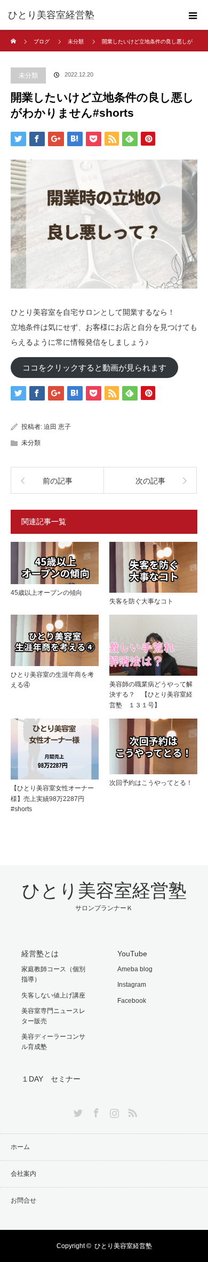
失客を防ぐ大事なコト (141, 601)
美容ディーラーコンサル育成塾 (53, 1042)
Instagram (131, 984)
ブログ (42, 41)
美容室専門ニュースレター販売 (53, 1016)
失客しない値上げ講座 (53, 995)
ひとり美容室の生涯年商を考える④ (52, 680)
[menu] (193, 15)
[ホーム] (14, 34)
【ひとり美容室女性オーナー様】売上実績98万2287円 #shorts (52, 798)
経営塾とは (40, 953)
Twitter (77, 1111)
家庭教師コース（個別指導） (53, 974)
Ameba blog (135, 969)
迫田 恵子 (57, 426)
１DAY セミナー (51, 1079)
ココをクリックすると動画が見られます (94, 367)
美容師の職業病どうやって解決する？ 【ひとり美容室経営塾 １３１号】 (151, 694)
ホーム (20, 1147)
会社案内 (23, 1173)
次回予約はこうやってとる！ (151, 783)
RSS (131, 1111)
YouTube (132, 953)
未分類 (76, 41)
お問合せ (23, 1200)
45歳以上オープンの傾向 (46, 592)
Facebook (131, 1000)
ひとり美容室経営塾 (51, 15)
